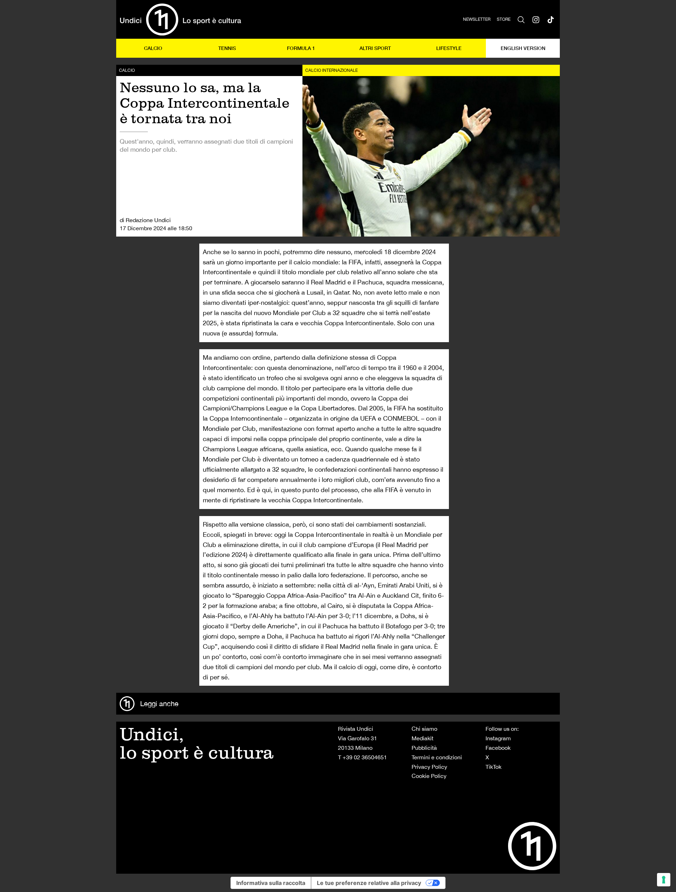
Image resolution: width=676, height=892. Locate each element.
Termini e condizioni (437, 757)
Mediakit (422, 738)
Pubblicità (424, 748)
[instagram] (536, 19)
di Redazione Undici (145, 220)
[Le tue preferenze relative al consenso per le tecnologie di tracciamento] (663, 879)
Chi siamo (424, 728)
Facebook (498, 748)
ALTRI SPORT (375, 48)
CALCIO (153, 48)
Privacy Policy (429, 767)
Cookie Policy (429, 776)
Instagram (498, 738)
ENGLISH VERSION (523, 48)
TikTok (493, 767)
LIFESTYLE (449, 48)
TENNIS (227, 48)
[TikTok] (550, 19)
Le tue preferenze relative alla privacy (369, 882)
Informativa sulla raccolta (270, 882)
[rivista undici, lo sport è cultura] (180, 19)
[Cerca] (521, 19)
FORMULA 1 (301, 48)
